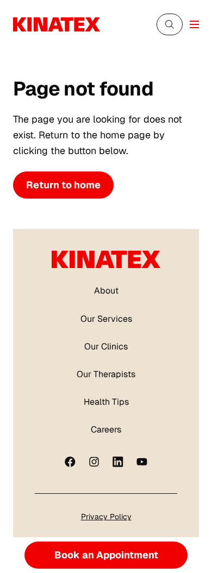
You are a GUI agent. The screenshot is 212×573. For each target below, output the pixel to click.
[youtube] (142, 462)
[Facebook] (70, 462)
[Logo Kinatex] (56, 24)
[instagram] (94, 462)
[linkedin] (118, 462)
